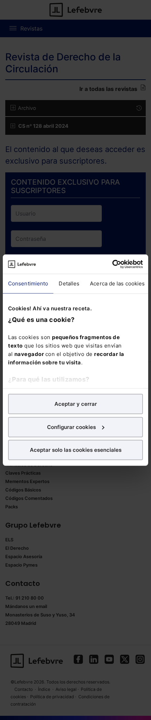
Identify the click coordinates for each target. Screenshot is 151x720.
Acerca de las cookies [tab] (117, 283)
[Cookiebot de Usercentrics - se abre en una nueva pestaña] (112, 264)
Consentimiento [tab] (28, 283)
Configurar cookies (71, 426)
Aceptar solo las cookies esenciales (76, 450)
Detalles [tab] (69, 283)
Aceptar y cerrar (75, 404)
